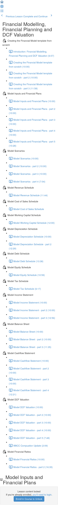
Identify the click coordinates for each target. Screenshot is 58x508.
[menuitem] (2, 7)
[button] (2, 2)
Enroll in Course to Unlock (29, 498)
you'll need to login (42, 494)
